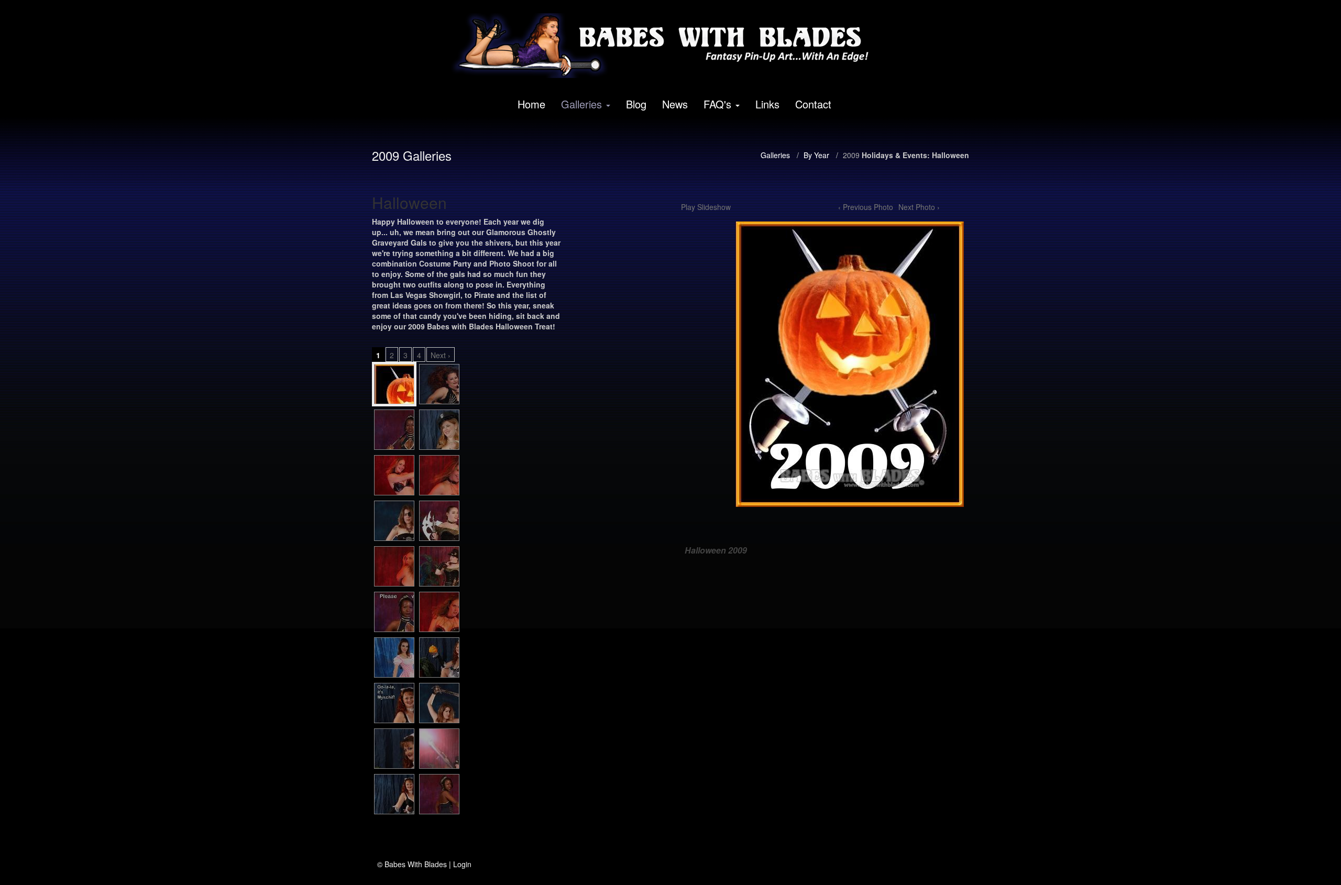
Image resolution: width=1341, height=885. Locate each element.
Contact (813, 104)
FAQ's (717, 104)
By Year (816, 155)
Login (462, 864)
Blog (636, 104)
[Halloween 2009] (394, 384)
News (675, 104)
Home (531, 104)
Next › (440, 355)
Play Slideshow (706, 207)
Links (767, 104)
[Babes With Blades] (666, 45)
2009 (851, 155)
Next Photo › (919, 207)
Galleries (581, 104)
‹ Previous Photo (865, 207)
